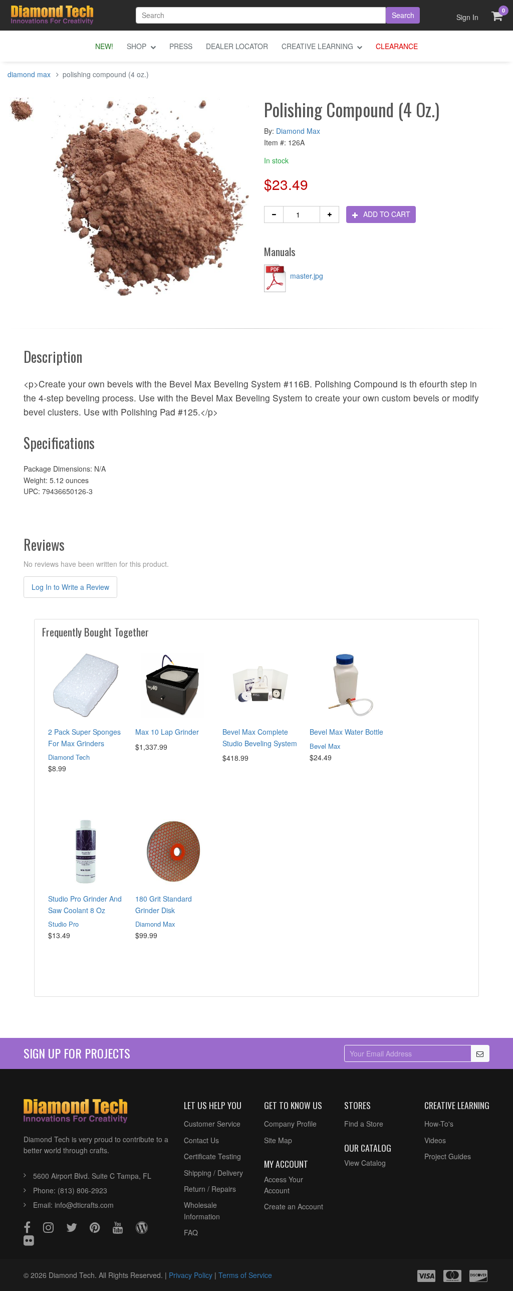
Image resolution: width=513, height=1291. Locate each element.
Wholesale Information (202, 1210)
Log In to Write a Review (70, 587)
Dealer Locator (237, 46)
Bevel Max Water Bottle (346, 732)
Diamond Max (298, 131)
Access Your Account (283, 1184)
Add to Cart (385, 214)
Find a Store (363, 1124)
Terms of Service (245, 1275)
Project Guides (447, 1156)
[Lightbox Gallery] (21, 112)
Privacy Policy (190, 1275)
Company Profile (290, 1124)
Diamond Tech (69, 757)
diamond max (29, 74)
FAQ (191, 1232)
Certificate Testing (212, 1156)
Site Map (278, 1140)
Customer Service (212, 1124)
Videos (435, 1140)
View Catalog (365, 1163)
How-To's (438, 1124)
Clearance (397, 46)
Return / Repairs (210, 1189)
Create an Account (293, 1206)
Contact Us (201, 1140)
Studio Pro (63, 924)
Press (180, 46)
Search (403, 15)
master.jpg (305, 276)
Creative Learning (318, 46)
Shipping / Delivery (213, 1173)
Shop (137, 46)
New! (104, 46)
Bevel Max (325, 746)
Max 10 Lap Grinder (167, 732)
